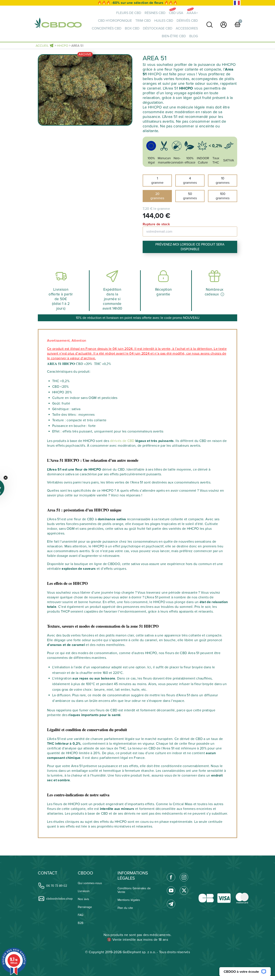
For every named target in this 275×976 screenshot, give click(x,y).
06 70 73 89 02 (56, 886)
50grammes (190, 196)
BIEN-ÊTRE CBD (174, 36)
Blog (193, 36)
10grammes (222, 180)
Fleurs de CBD (128, 13)
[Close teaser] (23, 478)
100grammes (222, 196)
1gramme (157, 180)
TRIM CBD (143, 21)
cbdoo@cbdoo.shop (59, 898)
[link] (209, 24)
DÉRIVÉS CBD (187, 21)
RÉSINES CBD (155, 13)
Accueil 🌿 (45, 46)
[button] (13, 488)
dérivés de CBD (122, 441)
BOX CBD (132, 28)
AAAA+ (192, 13)
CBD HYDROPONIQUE (115, 21)
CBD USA (176, 13)
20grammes (157, 196)
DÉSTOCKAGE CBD (157, 28)
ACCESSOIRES (187, 28)
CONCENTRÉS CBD (106, 28)
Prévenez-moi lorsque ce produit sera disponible (190, 246)
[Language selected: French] (237, 3)
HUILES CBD (163, 21)
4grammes (190, 180)
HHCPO (62, 46)
